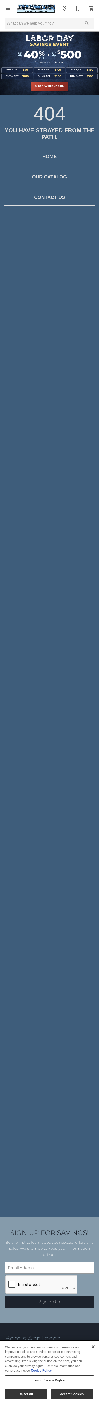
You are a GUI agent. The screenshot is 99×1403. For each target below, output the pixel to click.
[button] (7, 8)
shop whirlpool (49, 86)
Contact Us (49, 197)
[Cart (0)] (91, 8)
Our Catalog (49, 176)
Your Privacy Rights (49, 1380)
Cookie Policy (41, 1370)
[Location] (64, 8)
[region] (49, 1371)
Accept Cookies (72, 1394)
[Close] (93, 1346)
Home (49, 156)
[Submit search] (87, 23)
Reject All (26, 1394)
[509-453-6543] (78, 8)
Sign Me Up (49, 1302)
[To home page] (36, 8)
